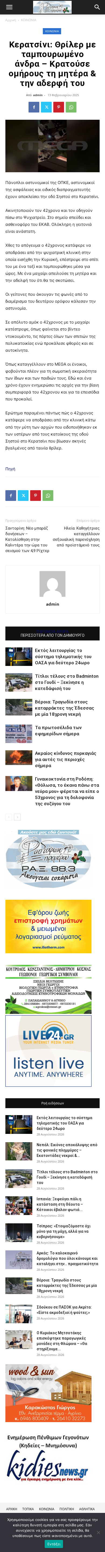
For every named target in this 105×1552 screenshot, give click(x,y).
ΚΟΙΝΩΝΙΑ (28, 20)
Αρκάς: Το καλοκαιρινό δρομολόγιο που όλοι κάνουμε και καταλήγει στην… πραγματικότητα (67, 1258)
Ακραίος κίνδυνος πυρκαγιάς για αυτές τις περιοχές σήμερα (65, 759)
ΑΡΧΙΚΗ (11, 1509)
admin (38, 95)
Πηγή (10, 468)
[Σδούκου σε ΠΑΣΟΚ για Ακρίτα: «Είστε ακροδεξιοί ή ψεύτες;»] (18, 1313)
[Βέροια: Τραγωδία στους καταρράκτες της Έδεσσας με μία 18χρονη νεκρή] (18, 707)
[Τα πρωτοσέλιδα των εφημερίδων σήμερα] (18, 734)
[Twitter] (46, 107)
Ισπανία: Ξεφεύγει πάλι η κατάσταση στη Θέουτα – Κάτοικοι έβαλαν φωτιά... (60, 1204)
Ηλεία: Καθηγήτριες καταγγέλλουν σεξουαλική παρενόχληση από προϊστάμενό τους (76, 537)
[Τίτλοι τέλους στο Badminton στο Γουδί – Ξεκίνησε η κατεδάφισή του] (18, 682)
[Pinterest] (58, 107)
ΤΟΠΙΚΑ (28, 1509)
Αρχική (10, 20)
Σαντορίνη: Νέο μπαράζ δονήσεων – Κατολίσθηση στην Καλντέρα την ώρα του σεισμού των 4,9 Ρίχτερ (27, 539)
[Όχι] (98, 1532)
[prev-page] (8, 817)
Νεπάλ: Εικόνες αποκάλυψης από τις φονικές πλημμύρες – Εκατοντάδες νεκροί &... (67, 1150)
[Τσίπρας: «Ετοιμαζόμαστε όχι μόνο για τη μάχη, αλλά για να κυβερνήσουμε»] (18, 1232)
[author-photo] (52, 596)
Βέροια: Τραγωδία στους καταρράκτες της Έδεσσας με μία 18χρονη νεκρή (64, 708)
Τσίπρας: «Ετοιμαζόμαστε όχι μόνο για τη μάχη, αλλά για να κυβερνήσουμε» (63, 1231)
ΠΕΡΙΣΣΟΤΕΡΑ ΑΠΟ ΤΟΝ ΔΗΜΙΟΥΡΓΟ (53, 635)
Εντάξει (54, 1544)
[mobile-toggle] (9, 7)
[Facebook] (34, 107)
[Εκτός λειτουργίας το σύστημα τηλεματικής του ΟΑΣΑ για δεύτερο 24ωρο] (18, 656)
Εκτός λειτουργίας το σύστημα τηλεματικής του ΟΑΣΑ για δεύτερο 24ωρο (63, 656)
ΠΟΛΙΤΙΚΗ (67, 1509)
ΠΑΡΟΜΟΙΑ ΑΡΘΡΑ (53, 631)
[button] (97, 7)
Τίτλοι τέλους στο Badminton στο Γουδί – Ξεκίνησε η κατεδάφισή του (67, 682)
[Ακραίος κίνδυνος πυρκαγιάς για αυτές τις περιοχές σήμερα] (18, 757)
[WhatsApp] (71, 107)
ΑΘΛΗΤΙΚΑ (87, 1509)
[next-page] (17, 817)
